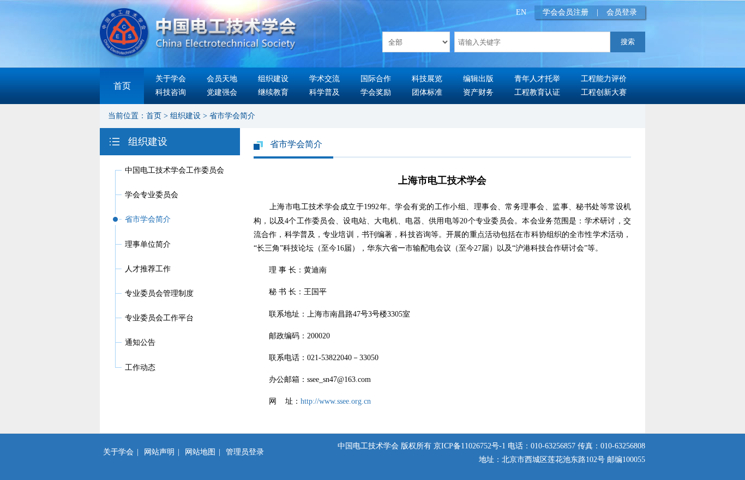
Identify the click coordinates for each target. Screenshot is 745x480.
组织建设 (273, 79)
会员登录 (621, 12)
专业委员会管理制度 (159, 293)
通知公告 (140, 342)
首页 (122, 85)
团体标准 (427, 92)
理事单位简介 (148, 244)
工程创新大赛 (604, 92)
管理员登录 (245, 452)
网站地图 (200, 452)
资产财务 (478, 92)
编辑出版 (478, 79)
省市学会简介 (232, 116)
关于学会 (170, 79)
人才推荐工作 (148, 269)
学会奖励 (376, 92)
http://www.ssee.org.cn (336, 401)
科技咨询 (170, 92)
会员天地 (222, 79)
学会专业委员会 (151, 195)
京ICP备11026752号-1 (470, 446)
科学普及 (324, 92)
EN (521, 12)
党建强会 (222, 92)
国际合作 (376, 79)
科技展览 (427, 79)
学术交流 (324, 79)
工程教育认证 (537, 92)
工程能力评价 (604, 79)
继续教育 (273, 92)
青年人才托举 (537, 79)
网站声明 (159, 452)
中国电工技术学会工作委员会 (174, 170)
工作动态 (140, 367)
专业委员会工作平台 (159, 318)
